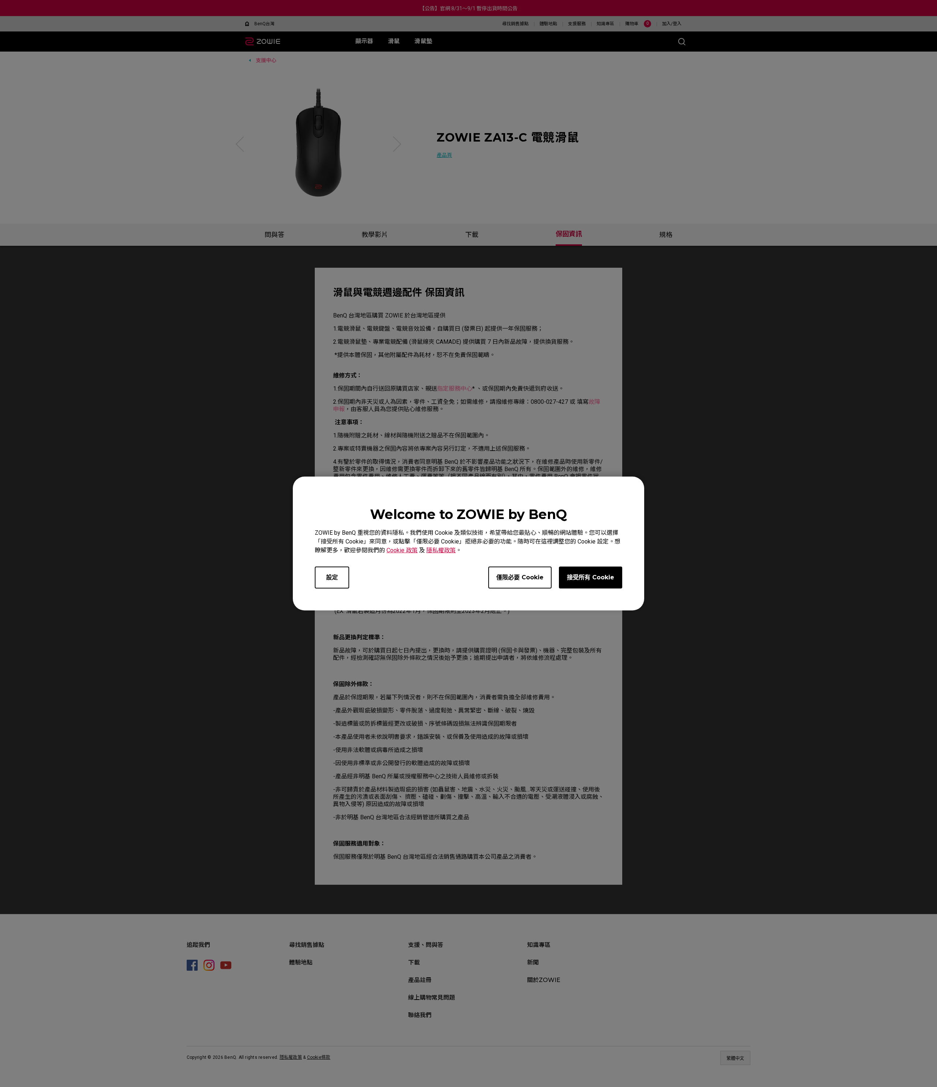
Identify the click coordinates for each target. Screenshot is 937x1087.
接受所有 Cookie (590, 577)
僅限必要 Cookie (520, 577)
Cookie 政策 (402, 550)
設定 (332, 577)
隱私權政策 (441, 550)
